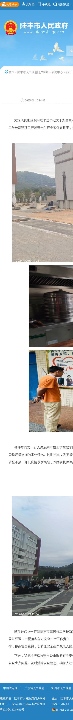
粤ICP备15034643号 (12, 709)
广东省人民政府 (34, 688)
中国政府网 (10, 688)
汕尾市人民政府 (61, 688)
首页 (11, 72)
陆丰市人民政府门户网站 (33, 72)
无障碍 (30, 4)
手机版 (46, 4)
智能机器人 (65, 4)
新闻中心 (57, 72)
